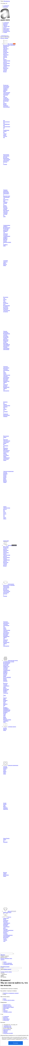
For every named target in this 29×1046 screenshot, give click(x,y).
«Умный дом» (6, 26)
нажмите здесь (25, 1039)
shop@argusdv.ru (7, 1029)
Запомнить (4, 974)
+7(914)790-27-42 (7, 1027)
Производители (6, 1004)
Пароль (2, 969)
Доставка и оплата (7, 1011)
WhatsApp (5, 1030)
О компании (6, 5)
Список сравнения (7, 963)
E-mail (2, 967)
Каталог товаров (4, 38)
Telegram (5, 1032)
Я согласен (15, 1043)
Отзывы (5, 32)
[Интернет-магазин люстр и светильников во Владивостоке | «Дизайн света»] (5, 20)
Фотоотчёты (6, 29)
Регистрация (6, 966)
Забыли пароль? (7, 969)
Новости (5, 25)
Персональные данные (8, 1007)
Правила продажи (7, 1005)
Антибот (3, 973)
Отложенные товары (8, 964)
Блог (4, 1009)
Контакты (5, 6)
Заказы (4, 961)
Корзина (2, 958)
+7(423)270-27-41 (7, 1025)
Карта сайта (6, 1008)
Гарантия (5, 1010)
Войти (2, 966)
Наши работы (6, 28)
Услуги (4, 27)
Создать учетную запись (6, 971)
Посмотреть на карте (8, 1033)
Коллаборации (6, 31)
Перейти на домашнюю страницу (11, 993)
